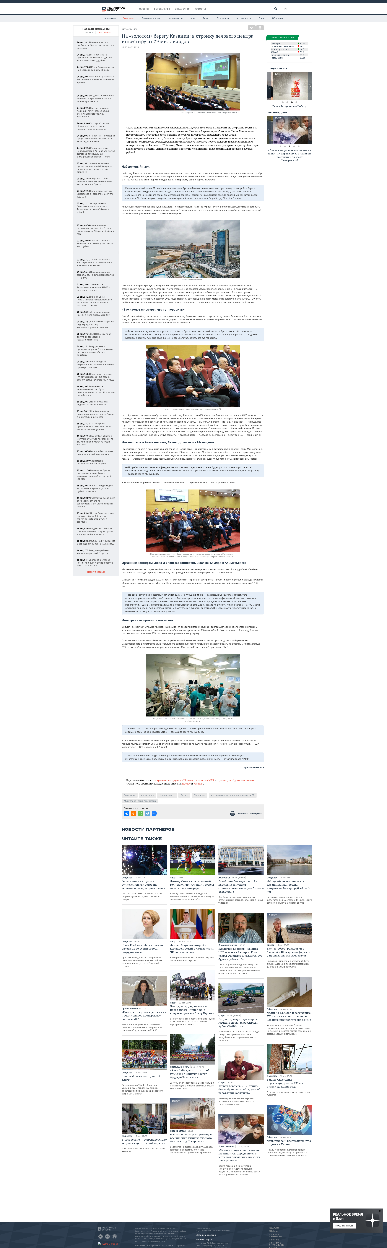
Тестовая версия (204, 1239)
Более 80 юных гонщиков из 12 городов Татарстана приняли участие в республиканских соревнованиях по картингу (239, 1029)
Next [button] (310, 86)
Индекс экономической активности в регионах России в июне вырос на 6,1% (95, 98)
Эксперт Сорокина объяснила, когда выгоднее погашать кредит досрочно (93, 126)
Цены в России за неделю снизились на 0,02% (93, 403)
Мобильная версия (206, 1234)
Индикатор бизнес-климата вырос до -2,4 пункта (93, 552)
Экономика (128, 18)
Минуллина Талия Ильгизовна (140, 800)
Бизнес (206, 18)
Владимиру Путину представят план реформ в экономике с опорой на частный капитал (94, 474)
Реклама (273, 1231)
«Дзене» (198, 783)
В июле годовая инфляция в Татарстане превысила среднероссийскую (95, 364)
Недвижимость (175, 18)
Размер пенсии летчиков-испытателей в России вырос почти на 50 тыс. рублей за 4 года (95, 229)
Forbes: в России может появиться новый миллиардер (96, 452)
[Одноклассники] (260, 27)
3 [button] (291, 102)
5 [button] (298, 146)
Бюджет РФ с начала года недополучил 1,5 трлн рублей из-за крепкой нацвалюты (95, 531)
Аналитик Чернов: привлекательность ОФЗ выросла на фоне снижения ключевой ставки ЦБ (94, 167)
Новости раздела (96, 572)
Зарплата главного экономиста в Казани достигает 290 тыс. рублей (95, 243)
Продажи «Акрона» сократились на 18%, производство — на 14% (95, 275)
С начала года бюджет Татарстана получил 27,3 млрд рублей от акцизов (95, 488)
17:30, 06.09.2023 (130, 47)
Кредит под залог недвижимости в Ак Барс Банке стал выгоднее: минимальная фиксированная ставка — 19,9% (96, 152)
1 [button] (282, 102)
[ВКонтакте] (252, 27)
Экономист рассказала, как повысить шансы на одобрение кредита (95, 79)
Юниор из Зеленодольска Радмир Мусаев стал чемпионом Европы (192, 952)
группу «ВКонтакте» (184, 780)
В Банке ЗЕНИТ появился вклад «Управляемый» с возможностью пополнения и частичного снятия (94, 301)
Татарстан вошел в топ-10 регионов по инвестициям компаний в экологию (94, 262)
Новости (143, 9)
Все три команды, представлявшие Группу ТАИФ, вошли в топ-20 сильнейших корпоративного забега (192, 1015)
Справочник (182, 9)
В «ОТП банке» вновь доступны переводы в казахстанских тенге (94, 336)
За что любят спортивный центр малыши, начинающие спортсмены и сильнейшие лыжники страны (192, 1079)
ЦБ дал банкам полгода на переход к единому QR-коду (95, 68)
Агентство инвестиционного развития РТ (232, 795)
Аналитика (110, 18)
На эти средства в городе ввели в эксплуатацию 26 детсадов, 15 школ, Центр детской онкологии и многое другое (289, 891)
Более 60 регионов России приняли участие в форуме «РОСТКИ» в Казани (95, 562)
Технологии (223, 18)
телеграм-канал (161, 780)
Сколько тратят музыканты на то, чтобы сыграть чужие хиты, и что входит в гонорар (144, 890)
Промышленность (150, 18)
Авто (192, 18)
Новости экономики (96, 29)
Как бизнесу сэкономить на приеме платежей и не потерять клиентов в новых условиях (241, 891)
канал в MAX (206, 780)
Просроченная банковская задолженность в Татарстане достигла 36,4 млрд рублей (93, 207)
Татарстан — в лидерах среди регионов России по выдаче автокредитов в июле (96, 138)
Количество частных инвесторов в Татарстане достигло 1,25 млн (95, 194)
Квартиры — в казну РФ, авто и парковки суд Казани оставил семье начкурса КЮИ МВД (95, 377)
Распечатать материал (250, 813)
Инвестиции (147, 795)
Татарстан (199, 795)
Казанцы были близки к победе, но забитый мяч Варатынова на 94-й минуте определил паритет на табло (192, 890)
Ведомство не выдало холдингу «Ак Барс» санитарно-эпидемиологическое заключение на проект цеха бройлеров (191, 1143)
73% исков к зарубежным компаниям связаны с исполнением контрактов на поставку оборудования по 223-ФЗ (144, 1021)
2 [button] (287, 102)
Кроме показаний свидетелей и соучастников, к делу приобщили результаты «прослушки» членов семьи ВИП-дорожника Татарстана (239, 1162)
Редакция (274, 1228)
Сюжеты (200, 9)
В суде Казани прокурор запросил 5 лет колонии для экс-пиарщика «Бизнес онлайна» (95, 350)
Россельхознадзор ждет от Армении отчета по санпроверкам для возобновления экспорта (96, 502)
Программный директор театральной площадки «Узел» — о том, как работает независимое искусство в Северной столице (142, 955)
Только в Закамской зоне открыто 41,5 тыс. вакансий (144, 1145)
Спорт (262, 18)
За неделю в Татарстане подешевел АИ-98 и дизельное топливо (93, 287)
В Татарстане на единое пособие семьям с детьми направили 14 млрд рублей (94, 57)
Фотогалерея (162, 9)
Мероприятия (244, 18)
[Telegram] (147, 813)
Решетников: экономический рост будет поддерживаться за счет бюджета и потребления (96, 390)
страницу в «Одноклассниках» (235, 780)
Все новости (105, 33)
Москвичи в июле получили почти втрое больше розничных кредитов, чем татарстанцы (93, 112)
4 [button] (296, 102)
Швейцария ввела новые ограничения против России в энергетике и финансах (95, 414)
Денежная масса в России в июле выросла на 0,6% (93, 313)
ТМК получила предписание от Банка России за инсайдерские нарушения (94, 426)
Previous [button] (269, 86)
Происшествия (178, 1130)
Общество (277, 18)
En (285, 8)
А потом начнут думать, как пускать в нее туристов (288, 1087)
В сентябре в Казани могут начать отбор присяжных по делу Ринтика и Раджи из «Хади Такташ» (95, 440)
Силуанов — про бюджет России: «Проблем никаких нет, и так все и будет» (95, 181)
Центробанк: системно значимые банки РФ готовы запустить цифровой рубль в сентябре (95, 517)
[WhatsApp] (140, 813)
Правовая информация (275, 1235)
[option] (289, 86)
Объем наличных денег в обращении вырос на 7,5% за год (96, 542)
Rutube (186, 783)
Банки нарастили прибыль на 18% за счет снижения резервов (95, 45)
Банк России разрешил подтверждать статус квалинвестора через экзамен (95, 324)
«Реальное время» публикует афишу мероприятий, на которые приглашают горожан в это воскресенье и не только (289, 1148)
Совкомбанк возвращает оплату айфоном (92, 462)
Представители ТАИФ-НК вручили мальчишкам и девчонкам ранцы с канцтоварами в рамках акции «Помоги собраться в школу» (142, 1084)
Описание (274, 1240)
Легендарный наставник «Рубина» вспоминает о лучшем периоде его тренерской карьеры (239, 1094)
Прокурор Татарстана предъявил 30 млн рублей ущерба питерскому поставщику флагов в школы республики (288, 957)
